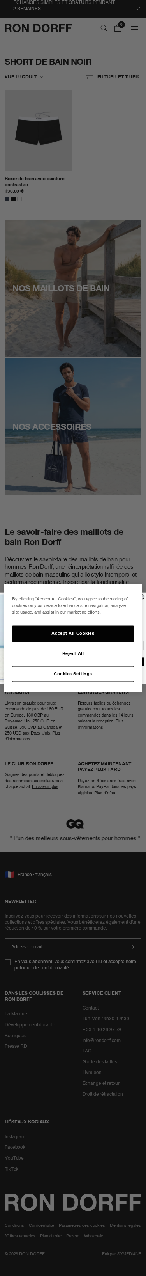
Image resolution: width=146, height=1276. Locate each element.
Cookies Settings (73, 673)
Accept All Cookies (72, 633)
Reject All (73, 653)
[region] (73, 638)
